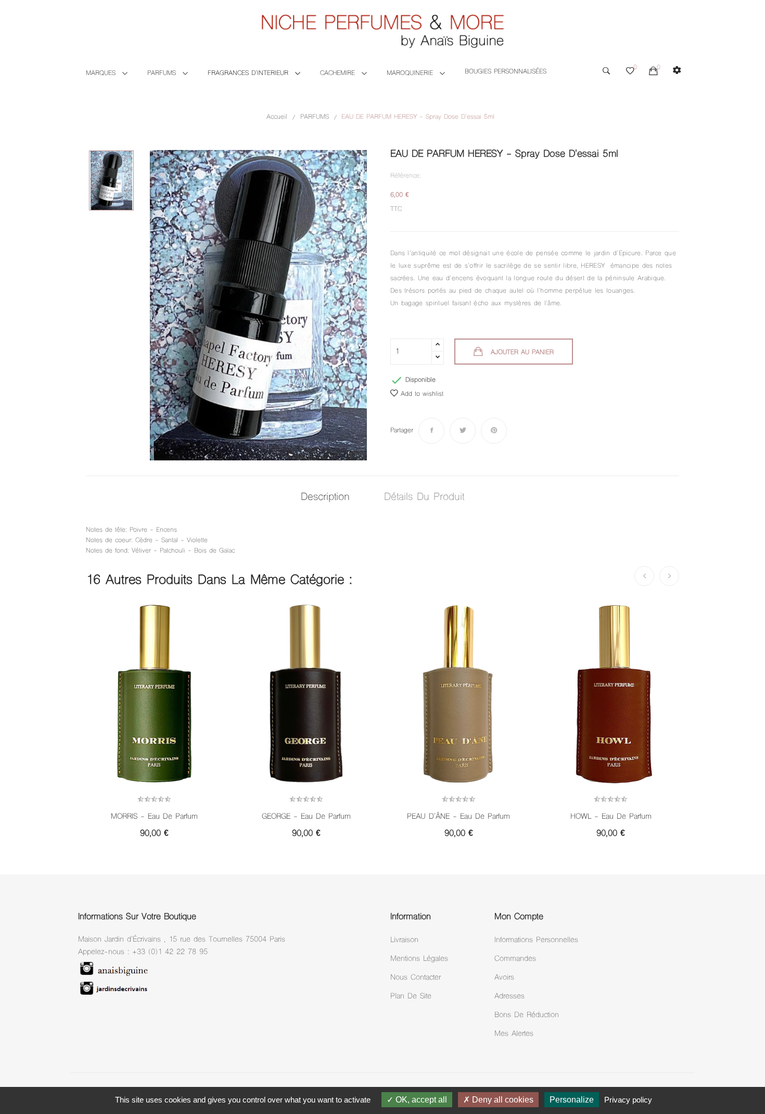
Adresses (509, 997)
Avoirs (504, 978)
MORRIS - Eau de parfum (154, 817)
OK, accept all (420, 1099)
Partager (431, 431)
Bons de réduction (526, 1015)
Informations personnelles (536, 940)
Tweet (463, 431)
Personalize (572, 1099)
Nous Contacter (415, 978)
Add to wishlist (422, 394)
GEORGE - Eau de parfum (306, 817)
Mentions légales (419, 959)
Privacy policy (628, 1099)
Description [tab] (325, 497)
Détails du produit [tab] (424, 497)
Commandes (515, 959)
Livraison (404, 940)
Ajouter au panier (522, 352)
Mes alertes (513, 1034)
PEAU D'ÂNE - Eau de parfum (458, 817)
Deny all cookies (501, 1099)
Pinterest (494, 431)
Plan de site (410, 997)
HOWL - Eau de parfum (611, 817)
